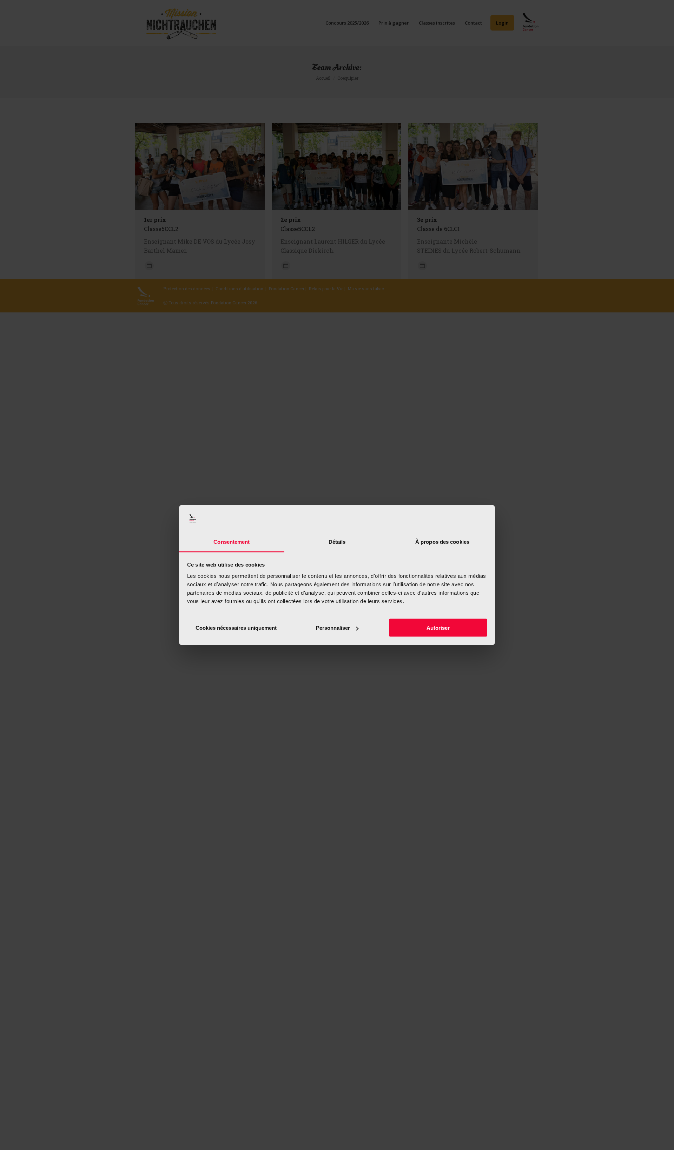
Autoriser (438, 628)
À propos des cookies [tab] (442, 541)
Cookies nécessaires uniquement (236, 628)
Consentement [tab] (231, 541)
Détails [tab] (337, 541)
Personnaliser (333, 628)
